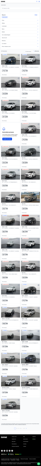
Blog (24, 436)
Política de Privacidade (24, 458)
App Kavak (13, 441)
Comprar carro (14, 436)
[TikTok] (12, 451)
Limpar (36, 14)
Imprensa (34, 436)
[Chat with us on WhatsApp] (38, 464)
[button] (5, 17)
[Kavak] (2, 1)
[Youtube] (7, 451)
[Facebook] (2, 451)
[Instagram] (4, 451)
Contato (24, 446)
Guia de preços (25, 441)
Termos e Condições (32, 458)
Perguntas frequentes (15, 446)
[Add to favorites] (18, 55)
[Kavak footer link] (4, 441)
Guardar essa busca (7, 138)
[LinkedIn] (9, 451)
